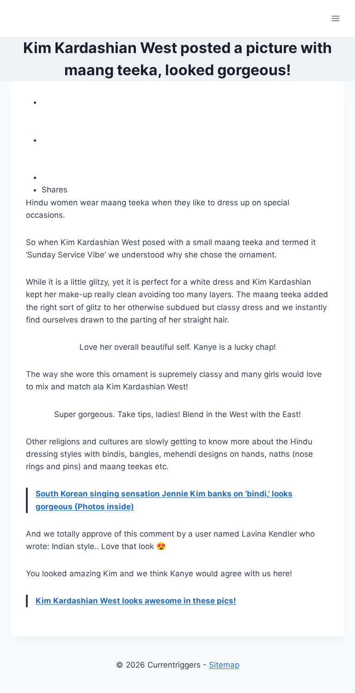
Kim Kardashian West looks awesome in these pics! (136, 600)
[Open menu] (335, 18)
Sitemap (224, 664)
